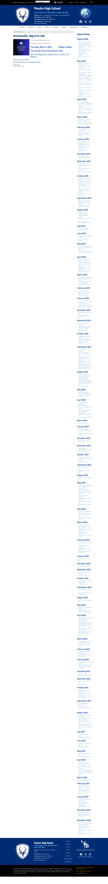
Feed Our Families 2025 (83, 164)
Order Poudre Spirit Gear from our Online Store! (84, 593)
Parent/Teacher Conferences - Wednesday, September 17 (84, 205)
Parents (71, 2)
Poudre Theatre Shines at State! (84, 814)
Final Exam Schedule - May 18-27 (85, 75)
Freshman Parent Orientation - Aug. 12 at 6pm (84, 51)
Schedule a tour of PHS (83, 684)
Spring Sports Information (83, 133)
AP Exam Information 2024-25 (84, 336)
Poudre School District (19, 2)
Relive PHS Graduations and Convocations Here (84, 64)
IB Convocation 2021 (82, 762)
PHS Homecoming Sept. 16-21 (84, 367)
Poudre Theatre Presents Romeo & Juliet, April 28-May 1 (85, 618)
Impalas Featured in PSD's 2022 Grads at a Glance (85, 608)
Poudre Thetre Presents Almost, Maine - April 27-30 (85, 512)
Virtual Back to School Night (84, 718)
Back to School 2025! (82, 221)
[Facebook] (80, 22)
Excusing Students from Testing (85, 281)
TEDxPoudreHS (81, 805)
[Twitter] (85, 22)
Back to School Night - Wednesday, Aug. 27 (83, 213)
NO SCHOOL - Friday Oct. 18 (84, 340)
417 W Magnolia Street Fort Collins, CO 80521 (49, 55)
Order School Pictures (83, 719)
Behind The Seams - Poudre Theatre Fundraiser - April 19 (84, 270)
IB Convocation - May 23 (83, 250)
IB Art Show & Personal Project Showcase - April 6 (85, 629)
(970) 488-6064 (46, 21)
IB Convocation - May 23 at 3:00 (85, 417)
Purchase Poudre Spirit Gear (84, 368)
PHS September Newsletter (84, 365)
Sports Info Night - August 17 (84, 44)
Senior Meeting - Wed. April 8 (84, 113)
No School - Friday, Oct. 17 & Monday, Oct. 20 (84, 194)
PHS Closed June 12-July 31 (84, 489)
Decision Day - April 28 (83, 283)
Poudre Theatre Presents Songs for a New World (85, 764)
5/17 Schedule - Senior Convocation (83, 496)
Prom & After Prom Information (85, 622)
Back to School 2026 (82, 49)
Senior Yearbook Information (84, 200)
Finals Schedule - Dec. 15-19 (84, 158)
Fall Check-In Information (83, 386)
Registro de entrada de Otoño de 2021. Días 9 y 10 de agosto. (85, 724)
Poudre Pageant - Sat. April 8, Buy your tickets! (84, 527)
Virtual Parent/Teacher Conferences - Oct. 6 (83, 704)
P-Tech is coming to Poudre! (84, 789)
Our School (22, 27)
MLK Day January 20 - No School (85, 306)
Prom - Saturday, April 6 (83, 423)
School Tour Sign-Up (82, 337)
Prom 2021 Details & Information (85, 771)
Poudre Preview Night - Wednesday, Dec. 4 (83, 329)
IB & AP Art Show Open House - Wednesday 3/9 (85, 267)
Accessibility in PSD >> (81, 873)
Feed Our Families (82, 448)
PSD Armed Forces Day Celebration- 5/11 (83, 533)
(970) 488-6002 (50, 19)
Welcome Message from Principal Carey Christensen (84, 375)
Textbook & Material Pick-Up (84, 806)
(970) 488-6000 (47, 17)
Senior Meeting (81, 412)
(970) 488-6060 (42, 23)
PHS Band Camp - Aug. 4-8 (84, 230)
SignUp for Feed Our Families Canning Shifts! (84, 581)
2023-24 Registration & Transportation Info (83, 487)
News (20, 32)
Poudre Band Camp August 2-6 (85, 737)
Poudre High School (47, 8)
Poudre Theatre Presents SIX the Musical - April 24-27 (85, 260)
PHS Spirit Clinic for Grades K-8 (85, 364)
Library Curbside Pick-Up (83, 826)
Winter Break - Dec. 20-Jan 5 (84, 156)
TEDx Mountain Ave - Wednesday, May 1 (82, 403)
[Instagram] (90, 22)
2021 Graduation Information (84, 756)
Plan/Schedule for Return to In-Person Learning (84, 800)
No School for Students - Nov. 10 (85, 457)
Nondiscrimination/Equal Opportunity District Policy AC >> (85, 868)
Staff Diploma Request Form (84, 674)
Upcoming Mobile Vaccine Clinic (85, 696)
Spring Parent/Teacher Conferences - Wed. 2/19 (83, 291)
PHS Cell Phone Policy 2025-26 (85, 222)
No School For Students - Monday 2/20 (83, 546)
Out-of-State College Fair (83, 357)
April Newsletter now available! (85, 112)
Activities (39, 27)
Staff (76, 2)
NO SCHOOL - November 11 (84, 327)
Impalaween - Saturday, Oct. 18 (85, 181)
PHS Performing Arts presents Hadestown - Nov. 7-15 (84, 179)
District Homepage (82, 857)
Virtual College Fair (82, 706)
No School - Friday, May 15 (84, 83)
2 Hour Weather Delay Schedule (85, 665)
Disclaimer (90, 857)
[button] (91, 2)
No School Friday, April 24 (83, 102)
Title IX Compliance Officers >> (83, 871)
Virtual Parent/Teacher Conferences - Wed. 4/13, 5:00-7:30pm (85, 634)
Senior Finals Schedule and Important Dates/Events (84, 410)
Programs (64, 27)
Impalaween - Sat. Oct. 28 (83, 461)
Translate (46, 3)
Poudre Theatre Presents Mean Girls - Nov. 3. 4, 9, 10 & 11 (84, 450)
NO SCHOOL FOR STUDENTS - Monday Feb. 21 (84, 652)
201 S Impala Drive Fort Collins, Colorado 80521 (54, 15)
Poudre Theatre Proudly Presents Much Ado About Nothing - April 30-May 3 (85, 105)
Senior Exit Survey (82, 621)
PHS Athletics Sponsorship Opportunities (84, 146)
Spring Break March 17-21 (84, 284)
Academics (30, 27)
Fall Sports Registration (83, 228)
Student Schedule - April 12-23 (84, 769)
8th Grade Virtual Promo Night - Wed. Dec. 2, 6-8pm (85, 823)
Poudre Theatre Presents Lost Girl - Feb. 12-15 (84, 130)
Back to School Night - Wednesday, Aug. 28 (83, 378)
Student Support (74, 27)
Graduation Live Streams (83, 392)
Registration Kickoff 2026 (83, 144)
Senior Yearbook (81, 697)
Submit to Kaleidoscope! (83, 295)
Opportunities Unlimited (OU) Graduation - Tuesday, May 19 (84, 77)
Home (15, 32)
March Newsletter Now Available (85, 124)
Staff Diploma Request (83, 802)
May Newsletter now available (84, 96)
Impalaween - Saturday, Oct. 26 (85, 339)
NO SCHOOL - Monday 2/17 (84, 293)
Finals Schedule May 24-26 (84, 491)
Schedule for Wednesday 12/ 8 (85, 675)
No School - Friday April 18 (84, 262)
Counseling (55, 27)
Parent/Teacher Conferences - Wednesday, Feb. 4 (84, 142)
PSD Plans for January (83, 812)
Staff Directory (85, 27)
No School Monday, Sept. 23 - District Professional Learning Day (84, 354)
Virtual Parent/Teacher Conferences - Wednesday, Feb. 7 (85, 430)
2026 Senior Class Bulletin (84, 107)
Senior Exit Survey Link (83, 405)
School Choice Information (83, 575)
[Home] (23, 15)
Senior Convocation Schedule (84, 393)
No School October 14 (83, 584)
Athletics (47, 27)
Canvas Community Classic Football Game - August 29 (84, 42)
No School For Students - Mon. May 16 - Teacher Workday (84, 611)
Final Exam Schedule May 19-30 (85, 246)
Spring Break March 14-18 (84, 643)
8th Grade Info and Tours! (83, 803)
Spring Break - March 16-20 (84, 121)
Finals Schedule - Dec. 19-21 (84, 566)
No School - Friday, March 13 (84, 122)
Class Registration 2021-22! (84, 790)
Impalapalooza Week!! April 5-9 (85, 780)
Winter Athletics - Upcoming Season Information (84, 183)
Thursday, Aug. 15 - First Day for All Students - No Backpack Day (85, 381)
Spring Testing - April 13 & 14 (84, 119)
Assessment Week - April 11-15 (85, 631)
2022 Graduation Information (84, 624)
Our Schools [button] (30, 2)
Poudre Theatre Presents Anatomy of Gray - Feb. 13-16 (84, 304)
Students (82, 2)
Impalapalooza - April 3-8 (83, 525)
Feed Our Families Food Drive (84, 326)
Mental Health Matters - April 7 (84, 641)
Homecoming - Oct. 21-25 (83, 189)
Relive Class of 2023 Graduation (85, 485)
